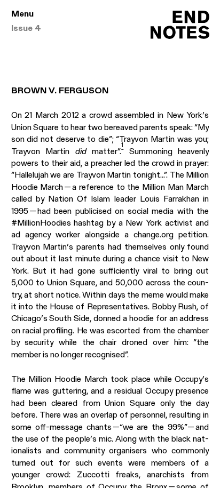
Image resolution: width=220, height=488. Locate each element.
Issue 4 (26, 29)
